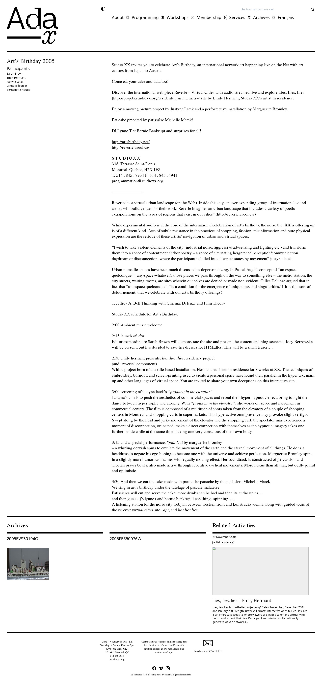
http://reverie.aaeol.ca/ (130, 147)
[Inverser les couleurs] (103, 9)
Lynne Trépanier (17, 86)
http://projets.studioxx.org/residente (143, 98)
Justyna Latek (15, 81)
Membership (209, 17)
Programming (145, 17)
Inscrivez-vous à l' (208, 651)
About (118, 17)
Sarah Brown (15, 73)
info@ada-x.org (117, 659)
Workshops (178, 17)
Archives (261, 17)
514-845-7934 (117, 655)
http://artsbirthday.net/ (131, 141)
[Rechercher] (312, 9)
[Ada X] (32, 25)
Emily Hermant (16, 77)
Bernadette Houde (18, 90)
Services (237, 17)
